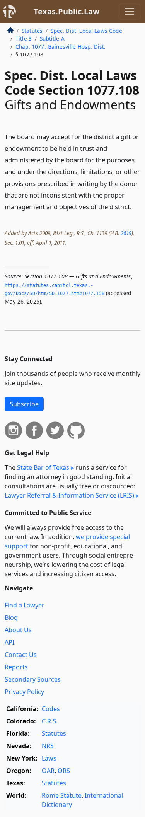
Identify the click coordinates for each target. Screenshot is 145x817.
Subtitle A (52, 38)
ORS (64, 770)
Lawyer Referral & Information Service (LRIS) (69, 495)
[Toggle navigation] (129, 11)
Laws (49, 758)
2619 (126, 233)
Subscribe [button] (24, 404)
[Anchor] (136, 206)
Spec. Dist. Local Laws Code (86, 30)
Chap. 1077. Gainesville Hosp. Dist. (60, 46)
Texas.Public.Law (66, 11)
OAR (48, 770)
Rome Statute (62, 795)
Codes (51, 708)
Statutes (32, 30)
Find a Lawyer (24, 605)
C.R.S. (50, 721)
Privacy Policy (24, 691)
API (9, 642)
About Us (18, 630)
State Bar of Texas (43, 467)
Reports (16, 667)
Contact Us (21, 654)
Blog (11, 617)
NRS (48, 746)
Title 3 (23, 38)
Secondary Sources (33, 679)
